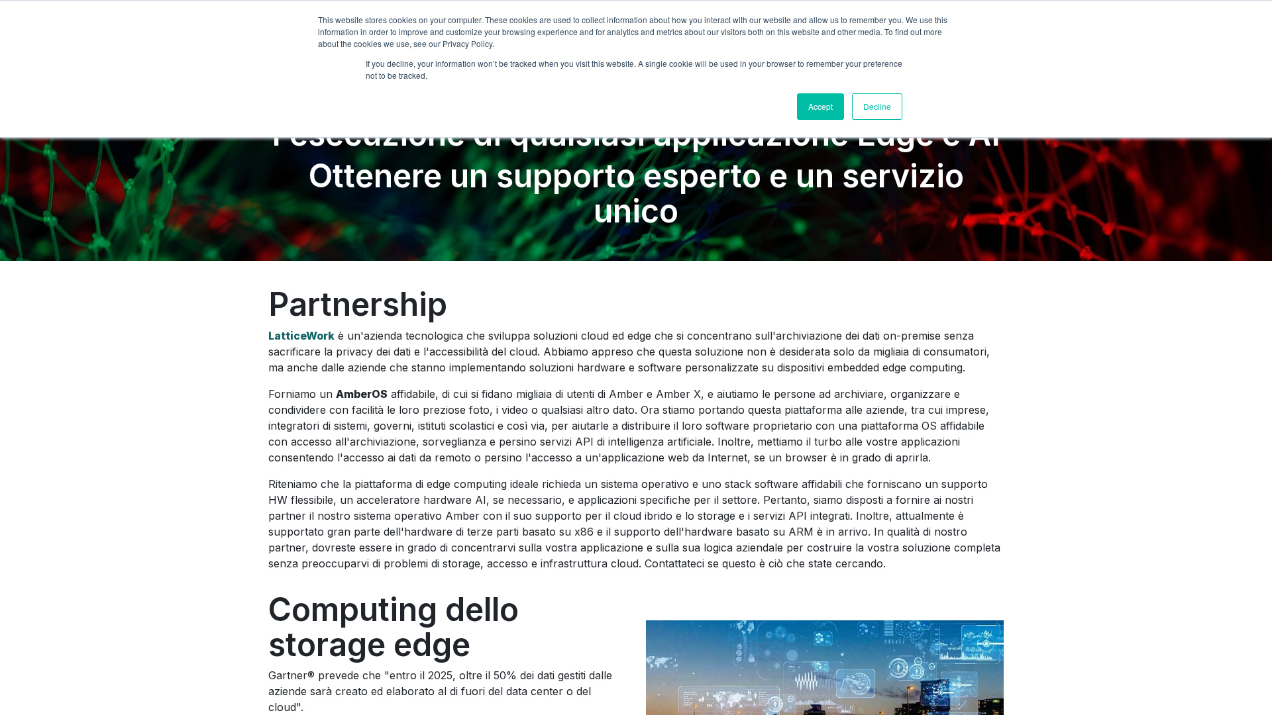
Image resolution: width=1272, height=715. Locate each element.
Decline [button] (877, 106)
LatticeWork (301, 335)
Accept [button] (820, 106)
